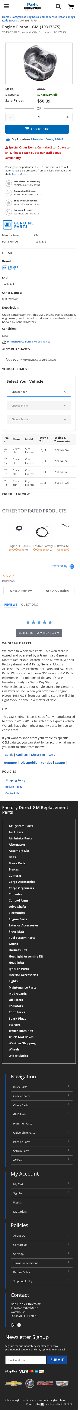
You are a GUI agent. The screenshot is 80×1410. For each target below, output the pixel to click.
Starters (14, 1025)
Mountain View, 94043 (47, 139)
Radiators (16, 1006)
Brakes (14, 869)
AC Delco (18, 1160)
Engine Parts (18, 919)
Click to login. (13, 1400)
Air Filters (16, 832)
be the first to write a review (39, 633)
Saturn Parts (21, 1151)
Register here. (58, 1400)
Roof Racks (17, 1012)
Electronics (17, 913)
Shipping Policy (15, 780)
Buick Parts (20, 1087)
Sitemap (18, 1254)
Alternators (17, 844)
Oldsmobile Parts (24, 1133)
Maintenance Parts (22, 987)
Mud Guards (18, 994)
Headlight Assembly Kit (26, 956)
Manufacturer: (11, 235)
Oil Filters (16, 1000)
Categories (18, 17)
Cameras (15, 875)
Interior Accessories (23, 975)
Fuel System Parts (22, 938)
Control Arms (19, 900)
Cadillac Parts (21, 1096)
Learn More (19, 174)
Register (18, 1202)
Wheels (14, 1049)
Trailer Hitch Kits (21, 1031)
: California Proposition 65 (29, 341)
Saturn (60, 763)
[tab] (20, 590)
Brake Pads (17, 863)
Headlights (17, 962)
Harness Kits (18, 950)
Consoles (15, 894)
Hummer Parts (22, 1123)
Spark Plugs (17, 1018)
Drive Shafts (17, 907)
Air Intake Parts (20, 838)
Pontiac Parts (21, 1142)
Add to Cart (40, 129)
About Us (19, 1235)
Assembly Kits (19, 851)
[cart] (71, 6)
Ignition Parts (19, 969)
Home (5, 17)
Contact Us (12, 793)
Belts (12, 857)
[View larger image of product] (39, 63)
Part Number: (10, 241)
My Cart (18, 1184)
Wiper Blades (18, 1056)
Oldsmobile (28, 763)
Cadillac (22, 755)
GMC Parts (20, 1114)
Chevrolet (38, 755)
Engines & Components (41, 17)
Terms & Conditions (25, 1263)
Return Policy (13, 787)
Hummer (10, 763)
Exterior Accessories (23, 925)
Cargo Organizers (21, 888)
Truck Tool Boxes (21, 1037)
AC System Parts (21, 826)
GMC (52, 755)
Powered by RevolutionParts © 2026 (49, 1404)
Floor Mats (17, 931)
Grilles (13, 944)
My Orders (20, 1211)
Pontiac (46, 763)
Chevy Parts (20, 1105)
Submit (57, 1359)
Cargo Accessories (22, 882)
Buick (9, 755)
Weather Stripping (22, 1043)
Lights (13, 981)
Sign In (17, 1193)
